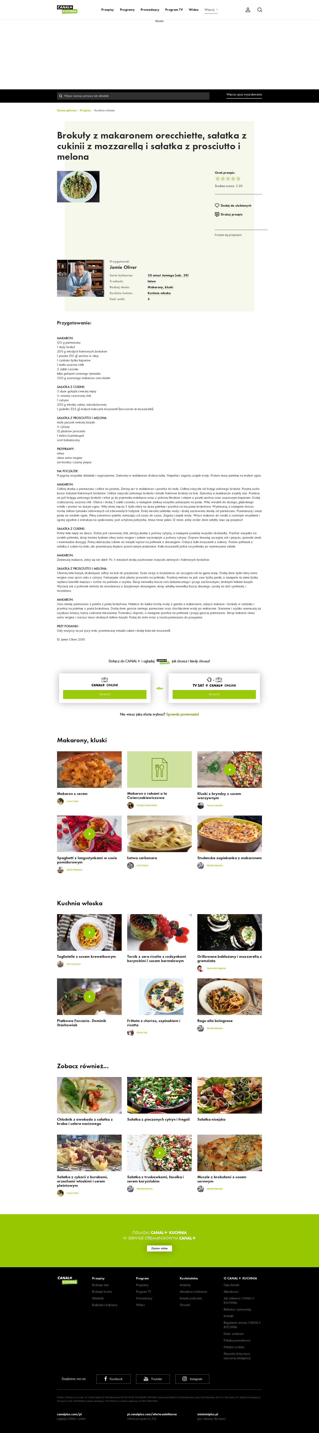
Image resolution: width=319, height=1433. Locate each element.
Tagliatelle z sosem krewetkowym (86, 956)
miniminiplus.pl (207, 1414)
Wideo (194, 9)
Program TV (174, 9)
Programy (127, 9)
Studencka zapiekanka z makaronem (229, 858)
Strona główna (66, 110)
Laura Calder (72, 801)
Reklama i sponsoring (237, 1309)
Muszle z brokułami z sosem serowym (221, 1179)
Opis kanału (232, 1285)
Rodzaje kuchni (102, 1292)
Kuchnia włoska (159, 293)
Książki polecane (191, 1298)
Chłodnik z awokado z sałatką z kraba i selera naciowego (85, 1121)
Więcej (210, 9)
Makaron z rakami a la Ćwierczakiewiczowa (147, 795)
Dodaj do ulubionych (236, 205)
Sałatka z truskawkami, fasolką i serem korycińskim (155, 1179)
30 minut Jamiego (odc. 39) (168, 275)
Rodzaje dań (100, 1285)
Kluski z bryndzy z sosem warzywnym (219, 796)
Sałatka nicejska (211, 1119)
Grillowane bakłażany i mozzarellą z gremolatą (229, 958)
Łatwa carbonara (142, 858)
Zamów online (159, 1248)
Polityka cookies (234, 1347)
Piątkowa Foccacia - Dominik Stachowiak (81, 1023)
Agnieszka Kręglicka (216, 968)
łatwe (152, 281)
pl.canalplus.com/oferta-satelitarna (152, 1414)
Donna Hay (141, 1033)
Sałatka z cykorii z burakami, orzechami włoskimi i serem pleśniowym (82, 1181)
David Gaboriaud (74, 870)
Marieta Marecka (214, 865)
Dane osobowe (234, 1334)
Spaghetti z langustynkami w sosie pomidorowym (87, 860)
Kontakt (229, 1316)
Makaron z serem (72, 794)
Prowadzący (150, 9)
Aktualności (231, 1292)
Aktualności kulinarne (193, 1292)
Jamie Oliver (123, 267)
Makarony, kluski (160, 287)
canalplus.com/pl (69, 1414)
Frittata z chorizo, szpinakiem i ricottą (153, 1023)
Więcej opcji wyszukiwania (244, 94)
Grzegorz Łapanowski (146, 805)
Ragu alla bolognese (215, 1021)
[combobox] (133, 96)
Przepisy (107, 9)
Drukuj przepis (231, 214)
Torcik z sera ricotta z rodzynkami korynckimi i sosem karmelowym (156, 958)
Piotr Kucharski (73, 964)
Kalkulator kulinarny (104, 1305)
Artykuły (185, 1285)
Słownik (185, 1305)
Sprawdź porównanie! (182, 714)
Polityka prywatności (237, 1340)
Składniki (98, 1298)
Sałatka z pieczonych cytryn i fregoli (158, 1119)
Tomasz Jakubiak (214, 805)
